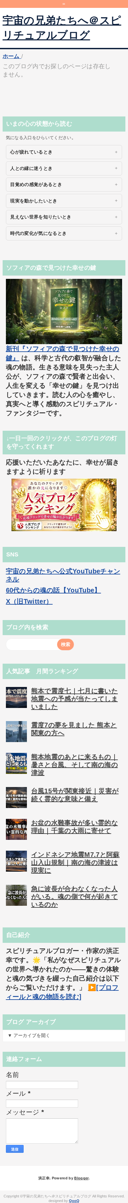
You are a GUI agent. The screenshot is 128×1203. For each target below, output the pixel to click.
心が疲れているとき (31, 152)
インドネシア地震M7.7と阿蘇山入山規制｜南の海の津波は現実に (75, 862)
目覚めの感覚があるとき (36, 184)
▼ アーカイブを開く (29, 1035)
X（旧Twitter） (29, 601)
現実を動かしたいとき (33, 200)
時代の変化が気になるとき (38, 233)
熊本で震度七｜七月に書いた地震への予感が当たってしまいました (74, 698)
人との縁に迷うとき (31, 168)
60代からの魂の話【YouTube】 (53, 590)
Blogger (81, 1178)
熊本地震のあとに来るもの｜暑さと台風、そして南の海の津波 (74, 764)
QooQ (74, 1201)
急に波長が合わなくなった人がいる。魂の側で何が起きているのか (74, 896)
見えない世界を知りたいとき (40, 216)
